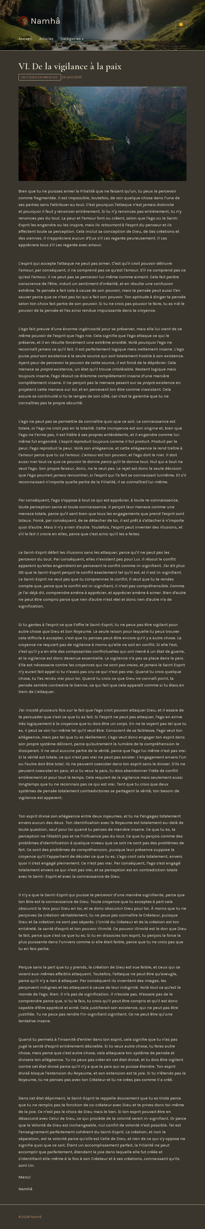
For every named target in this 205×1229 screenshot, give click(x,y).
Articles (46, 38)
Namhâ (45, 21)
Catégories (71, 38)
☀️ (181, 24)
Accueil (25, 38)
